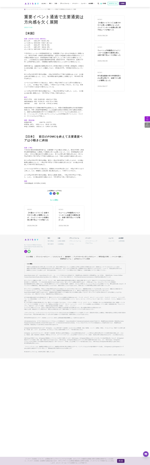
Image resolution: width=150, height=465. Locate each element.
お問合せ (147, 125)
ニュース (30, 9)
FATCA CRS (93, 255)
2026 (75, 257)
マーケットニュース (40, 9)
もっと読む (54, 200)
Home (25, 9)
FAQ (147, 119)
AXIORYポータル (113, 3)
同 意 (121, 462)
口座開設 (123, 3)
